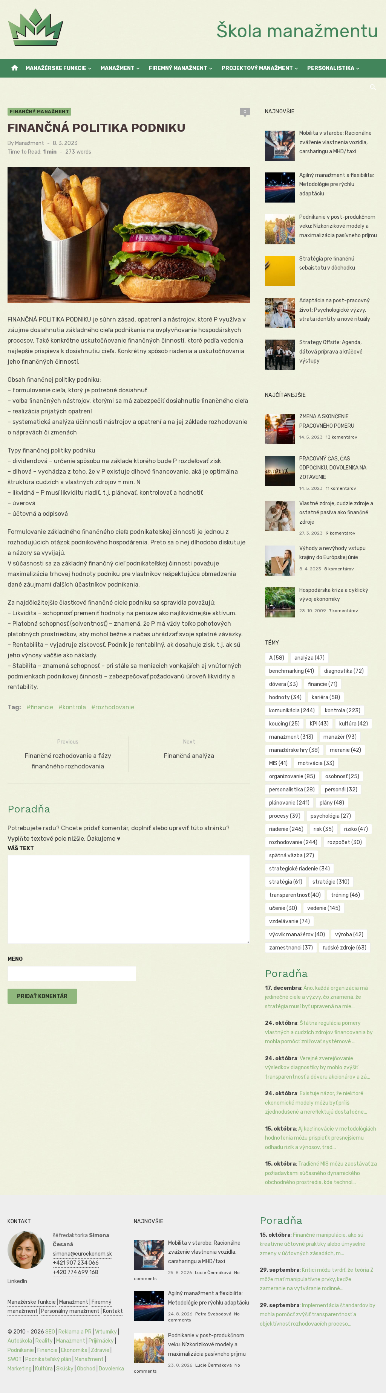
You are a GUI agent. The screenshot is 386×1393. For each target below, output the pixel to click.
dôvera (283, 684)
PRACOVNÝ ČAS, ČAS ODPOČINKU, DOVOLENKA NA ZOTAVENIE (332, 468)
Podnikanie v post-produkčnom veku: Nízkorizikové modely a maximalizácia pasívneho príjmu (338, 226)
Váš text (21, 848)
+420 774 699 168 (75, 1272)
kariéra (326, 697)
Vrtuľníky (106, 1332)
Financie (47, 1350)
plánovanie (289, 803)
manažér (340, 737)
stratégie (330, 882)
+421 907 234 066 (76, 1263)
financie (42, 707)
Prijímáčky (101, 1341)
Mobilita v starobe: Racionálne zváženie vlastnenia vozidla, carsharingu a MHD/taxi (335, 142)
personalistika (292, 789)
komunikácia (292, 710)
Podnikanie (21, 1350)
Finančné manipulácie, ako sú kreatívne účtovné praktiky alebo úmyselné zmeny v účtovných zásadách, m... (312, 1244)
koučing (284, 724)
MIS (278, 763)
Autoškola (20, 1341)
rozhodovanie (114, 707)
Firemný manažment (178, 68)
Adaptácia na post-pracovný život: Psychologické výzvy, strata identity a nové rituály (334, 309)
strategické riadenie (299, 869)
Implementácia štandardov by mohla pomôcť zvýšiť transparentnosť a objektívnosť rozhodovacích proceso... (317, 1314)
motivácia (316, 763)
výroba (349, 934)
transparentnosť (295, 895)
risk (324, 829)
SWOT (15, 1359)
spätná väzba (291, 855)
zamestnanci (291, 948)
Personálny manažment (70, 1311)
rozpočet (345, 842)
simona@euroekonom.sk (82, 1254)
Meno (15, 959)
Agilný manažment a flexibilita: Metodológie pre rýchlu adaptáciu (336, 184)
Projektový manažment (257, 68)
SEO (50, 1332)
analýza (309, 658)
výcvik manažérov (297, 934)
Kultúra (44, 1369)
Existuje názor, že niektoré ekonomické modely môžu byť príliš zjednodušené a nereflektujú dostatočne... (316, 1102)
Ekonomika (74, 1350)
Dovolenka (111, 1369)
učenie (283, 908)
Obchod (86, 1369)
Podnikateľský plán (48, 1359)
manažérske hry (294, 750)
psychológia (331, 816)
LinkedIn (17, 1281)
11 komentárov (341, 488)
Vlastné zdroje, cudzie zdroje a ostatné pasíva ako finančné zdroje (336, 512)
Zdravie (100, 1350)
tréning (345, 895)
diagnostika (344, 671)
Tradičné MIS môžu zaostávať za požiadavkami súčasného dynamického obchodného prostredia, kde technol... (321, 1173)
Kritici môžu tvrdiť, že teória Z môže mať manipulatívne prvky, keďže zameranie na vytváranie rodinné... (317, 1279)
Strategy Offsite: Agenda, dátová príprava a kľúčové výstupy (331, 351)
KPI (319, 724)
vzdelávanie (289, 921)
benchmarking (291, 671)
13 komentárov (341, 437)
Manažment (118, 68)
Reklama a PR (75, 1332)
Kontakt (113, 1311)
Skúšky (65, 1369)
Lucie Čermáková (213, 1272)
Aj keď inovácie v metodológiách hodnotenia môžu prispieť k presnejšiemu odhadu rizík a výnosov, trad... (320, 1138)
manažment (291, 737)
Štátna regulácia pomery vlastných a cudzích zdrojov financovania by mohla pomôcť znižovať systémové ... (319, 1032)
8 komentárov (339, 569)
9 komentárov (340, 533)
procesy (284, 816)
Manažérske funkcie (56, 68)
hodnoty (285, 697)
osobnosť (342, 776)
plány (332, 803)
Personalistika (330, 68)
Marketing (20, 1369)
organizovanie (292, 776)
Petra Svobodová (213, 1314)
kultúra (353, 724)
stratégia (285, 882)
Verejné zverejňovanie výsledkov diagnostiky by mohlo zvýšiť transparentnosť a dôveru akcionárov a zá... (317, 1067)
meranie (345, 750)
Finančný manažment (39, 111)
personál (341, 789)
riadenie (286, 829)
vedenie (323, 908)
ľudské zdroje (344, 948)
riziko (356, 829)
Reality (44, 1341)
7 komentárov (343, 610)
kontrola (74, 707)
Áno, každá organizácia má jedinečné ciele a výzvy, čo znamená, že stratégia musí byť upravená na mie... (316, 997)
